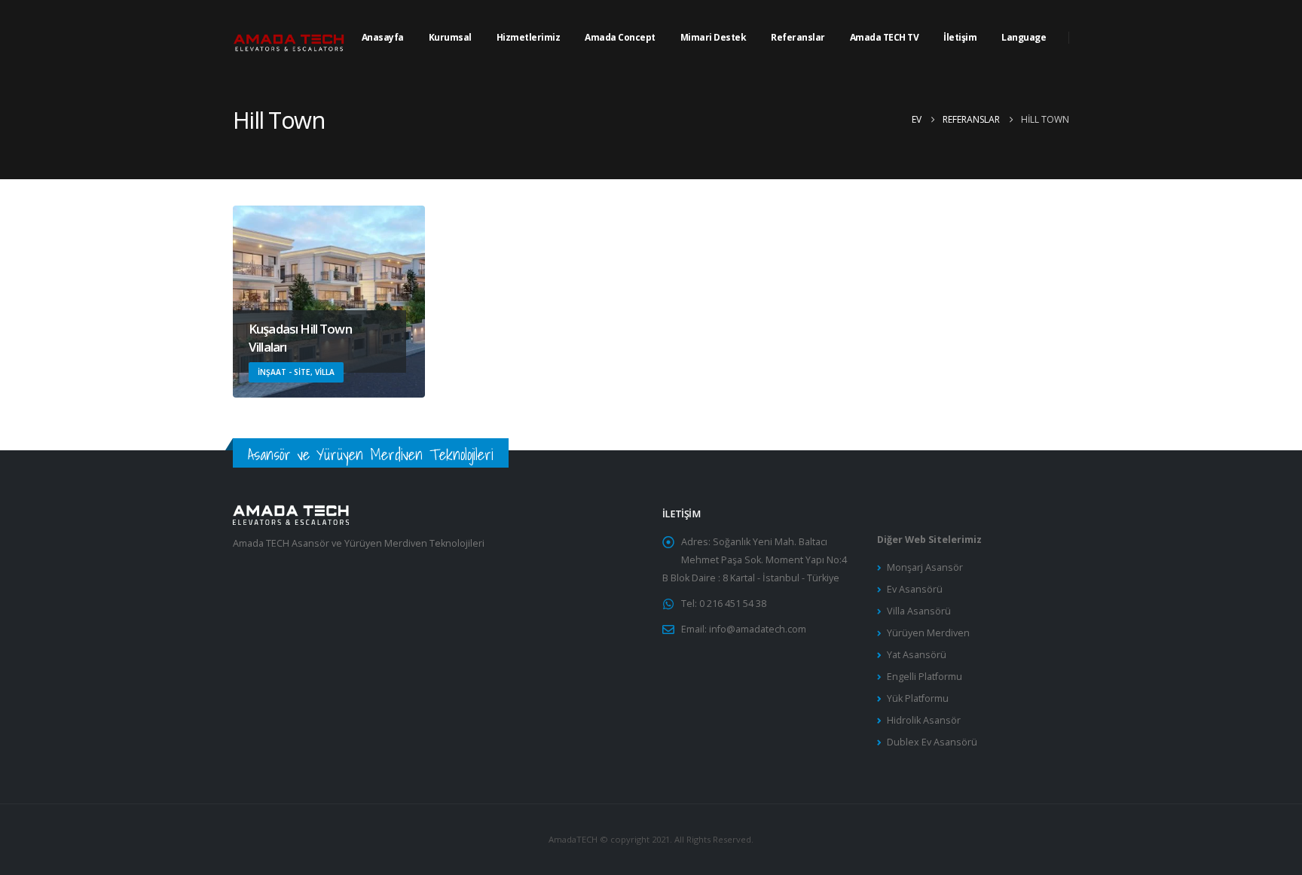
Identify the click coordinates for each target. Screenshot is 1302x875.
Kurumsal (450, 37)
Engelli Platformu (924, 676)
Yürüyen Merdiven (928, 633)
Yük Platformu (918, 698)
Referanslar (798, 37)
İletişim (959, 37)
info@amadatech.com (757, 629)
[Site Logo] (289, 38)
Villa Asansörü (919, 611)
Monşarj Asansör (925, 567)
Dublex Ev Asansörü (932, 742)
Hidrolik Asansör (924, 720)
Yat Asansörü (916, 654)
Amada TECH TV (884, 37)
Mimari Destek (713, 37)
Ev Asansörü (915, 589)
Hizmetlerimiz (529, 37)
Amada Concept (620, 37)
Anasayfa (383, 37)
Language (1023, 37)
